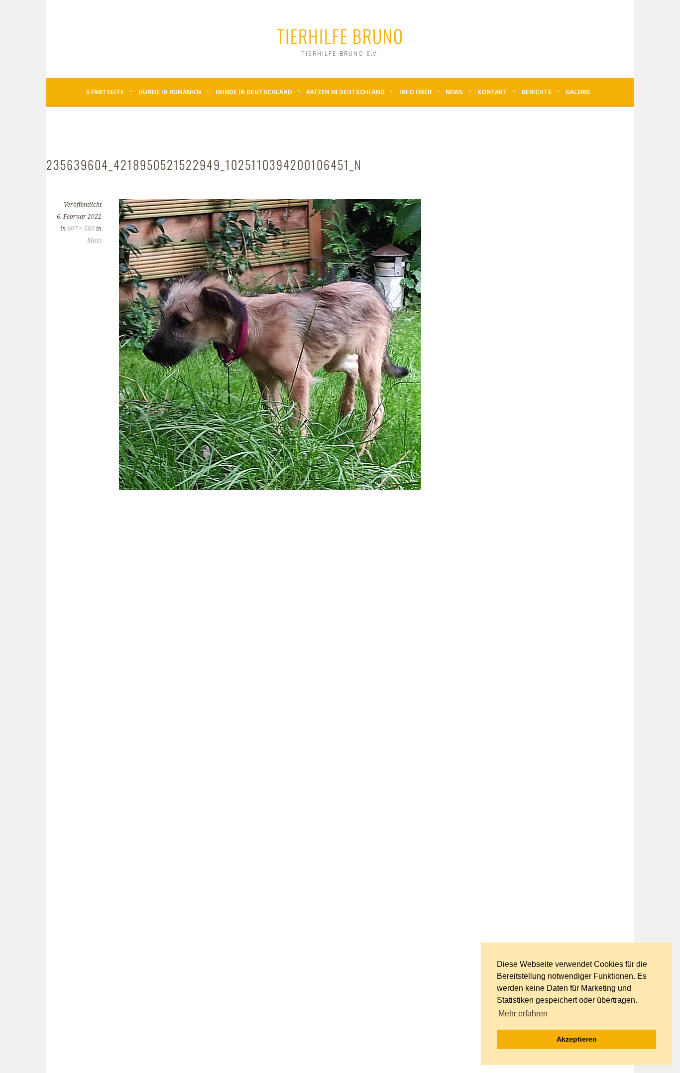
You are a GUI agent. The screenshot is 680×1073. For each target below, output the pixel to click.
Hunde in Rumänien (169, 91)
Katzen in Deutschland (345, 91)
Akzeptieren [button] (577, 1039)
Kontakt (492, 91)
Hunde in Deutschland (254, 91)
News (454, 91)
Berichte (537, 91)
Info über (415, 91)
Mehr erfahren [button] (523, 1013)
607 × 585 (81, 228)
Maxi (94, 240)
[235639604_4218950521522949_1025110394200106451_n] (270, 487)
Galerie (578, 91)
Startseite (105, 91)
